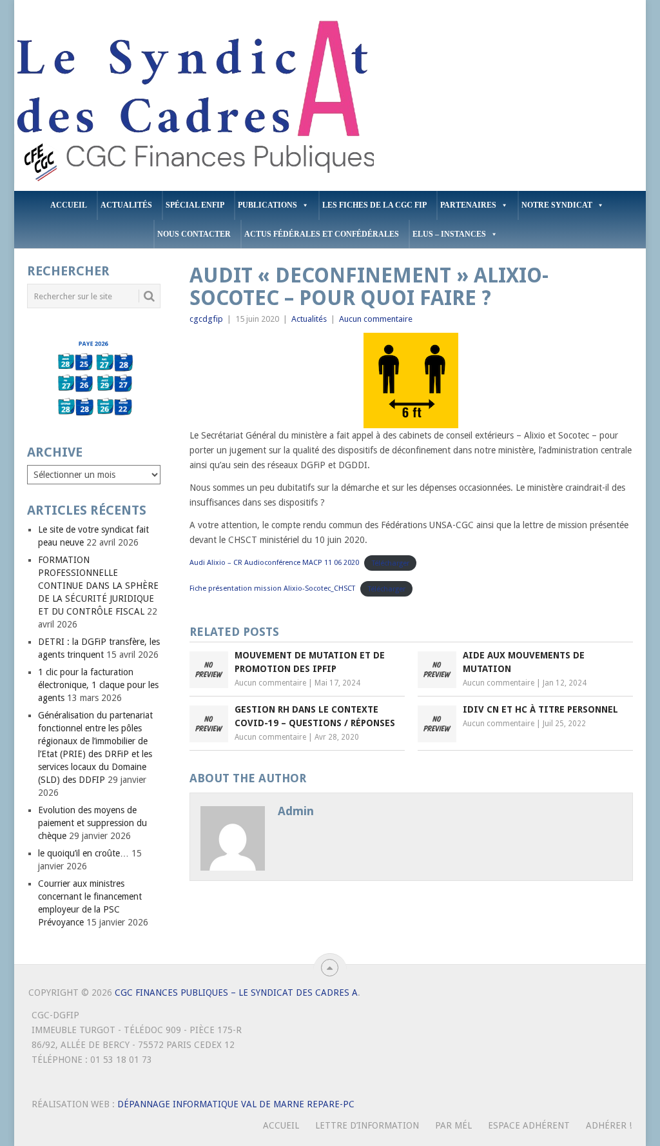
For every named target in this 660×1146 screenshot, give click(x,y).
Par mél (453, 1125)
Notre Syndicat (556, 205)
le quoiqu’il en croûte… (83, 853)
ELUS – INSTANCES (449, 234)
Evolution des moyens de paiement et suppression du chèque (92, 823)
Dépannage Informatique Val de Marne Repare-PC (235, 1104)
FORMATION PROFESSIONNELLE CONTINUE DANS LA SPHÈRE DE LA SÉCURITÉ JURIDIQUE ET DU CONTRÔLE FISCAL (98, 586)
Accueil (68, 205)
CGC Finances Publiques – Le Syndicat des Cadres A (236, 992)
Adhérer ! (609, 1125)
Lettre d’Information (367, 1125)
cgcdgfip (206, 319)
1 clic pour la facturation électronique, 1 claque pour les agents (98, 685)
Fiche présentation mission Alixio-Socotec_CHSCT (272, 588)
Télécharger (390, 562)
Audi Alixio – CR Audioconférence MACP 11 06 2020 (274, 562)
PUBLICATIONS (267, 205)
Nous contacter (194, 234)
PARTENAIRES (468, 205)
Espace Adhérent (529, 1125)
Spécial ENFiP (195, 205)
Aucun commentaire (375, 319)
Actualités (126, 205)
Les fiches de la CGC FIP (374, 205)
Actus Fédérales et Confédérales (321, 234)
